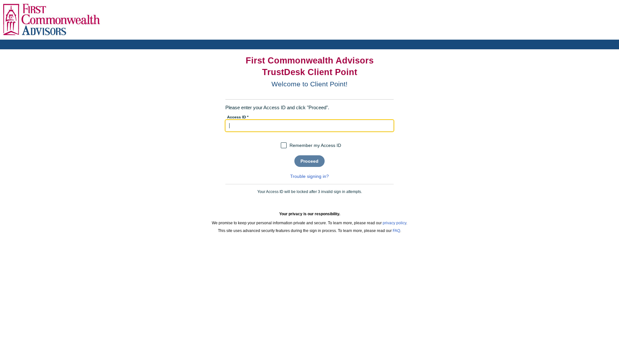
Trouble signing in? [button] (309, 176)
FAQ (396, 230)
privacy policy (394, 223)
